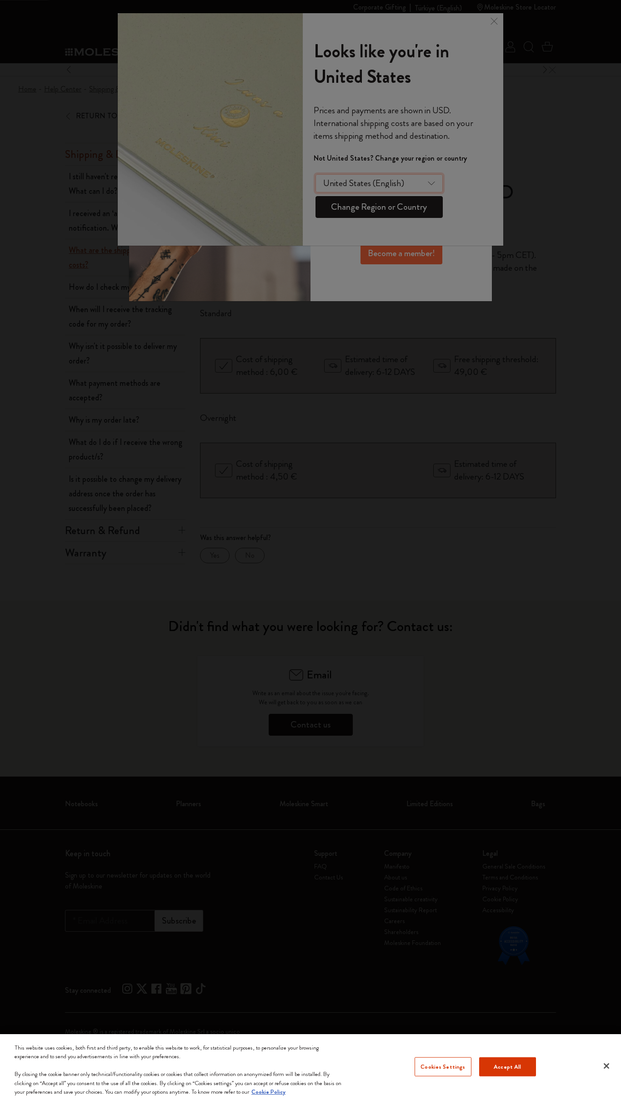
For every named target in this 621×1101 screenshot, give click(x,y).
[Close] (606, 1066)
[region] (310, 1067)
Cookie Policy (268, 1091)
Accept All (507, 1066)
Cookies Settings (443, 1066)
